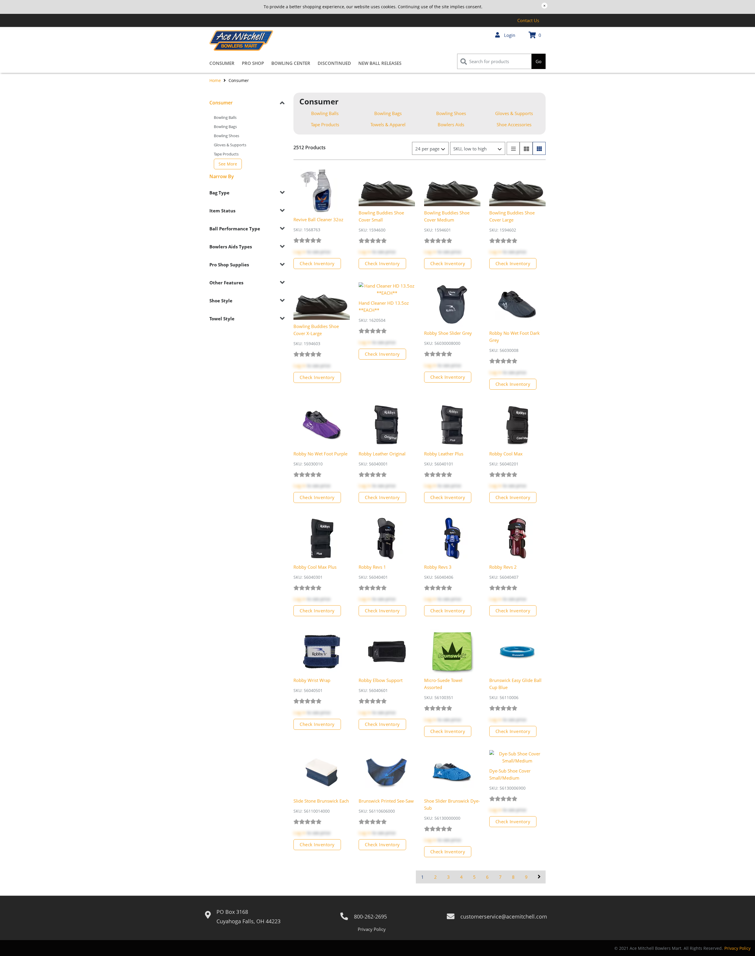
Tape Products (226, 154)
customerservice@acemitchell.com (503, 916)
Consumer (221, 63)
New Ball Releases (379, 63)
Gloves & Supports (230, 144)
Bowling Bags (225, 126)
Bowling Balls (225, 117)
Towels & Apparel (388, 124)
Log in (299, 252)
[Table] (526, 148)
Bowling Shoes (226, 135)
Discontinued (334, 63)
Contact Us (528, 20)
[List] (513, 148)
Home (215, 80)
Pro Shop (253, 63)
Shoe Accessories (514, 124)
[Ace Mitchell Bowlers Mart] (241, 40)
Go (538, 61)
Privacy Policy (372, 929)
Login (509, 35)
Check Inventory (317, 263)
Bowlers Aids (451, 124)
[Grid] (539, 148)
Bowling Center (290, 63)
